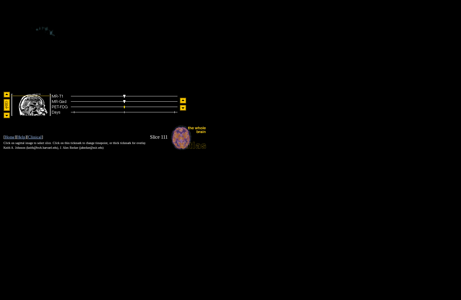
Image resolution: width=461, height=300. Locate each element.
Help (21, 137)
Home (10, 137)
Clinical (35, 137)
